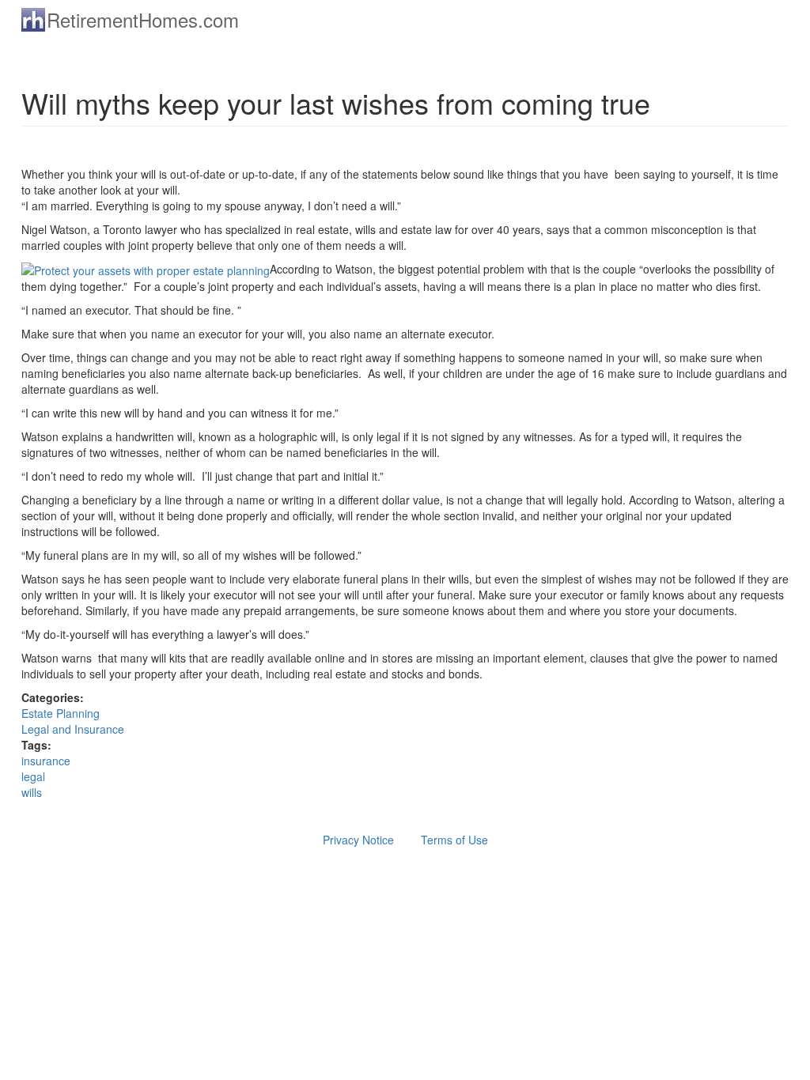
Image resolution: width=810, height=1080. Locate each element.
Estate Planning (60, 713)
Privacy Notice (358, 840)
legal (33, 776)
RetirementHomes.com (143, 19)
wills (31, 792)
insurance (45, 760)
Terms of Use (454, 840)
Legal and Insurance (72, 729)
